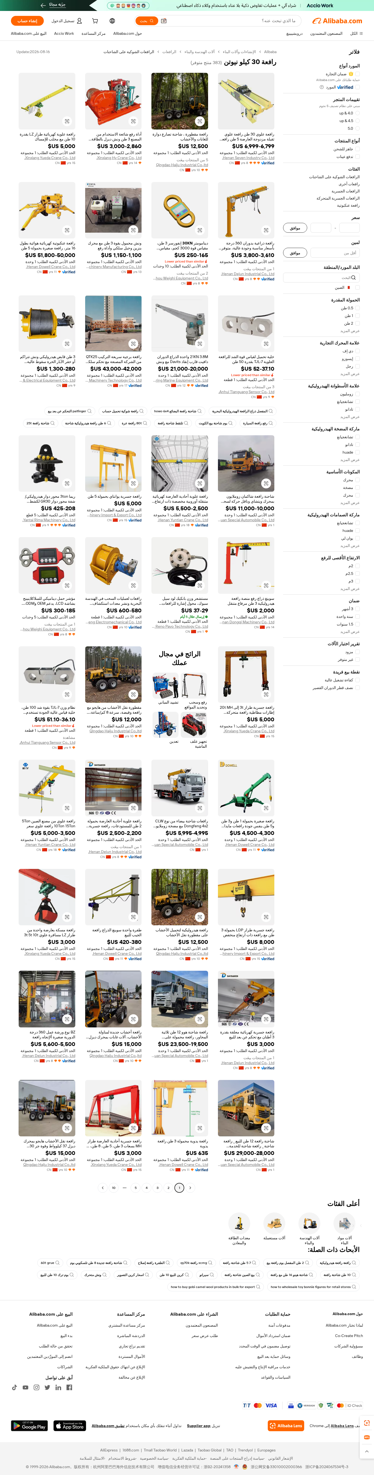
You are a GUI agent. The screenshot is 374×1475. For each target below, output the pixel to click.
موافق (295, 228)
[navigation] (321, 620)
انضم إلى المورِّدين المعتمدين (50, 1356)
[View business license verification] (236, 1467)
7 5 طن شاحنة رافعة (237, 1263)
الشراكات (65, 1367)
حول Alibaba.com (348, 1314)
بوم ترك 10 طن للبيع (54, 1275)
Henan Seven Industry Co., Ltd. (248, 157)
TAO (229, 1450)
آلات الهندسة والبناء (200, 52)
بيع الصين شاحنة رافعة (240, 1275)
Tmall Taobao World (160, 1450)
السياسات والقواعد (275, 1377)
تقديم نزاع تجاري (132, 1346)
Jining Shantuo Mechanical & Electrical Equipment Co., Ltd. (47, 380)
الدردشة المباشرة (131, 1335)
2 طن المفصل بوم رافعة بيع (285, 1263)
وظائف (357, 1356)
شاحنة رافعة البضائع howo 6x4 (175, 411)
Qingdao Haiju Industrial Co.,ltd (182, 165)
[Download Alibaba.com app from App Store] (69, 1425)
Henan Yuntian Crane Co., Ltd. (183, 520)
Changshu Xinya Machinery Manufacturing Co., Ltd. (113, 266)
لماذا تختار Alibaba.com (344, 1325)
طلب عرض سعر (205, 1335)
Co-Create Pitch (349, 1335)
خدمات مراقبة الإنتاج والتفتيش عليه (262, 1367)
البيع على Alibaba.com (55, 1325)
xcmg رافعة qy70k (193, 1263)
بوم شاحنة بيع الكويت (213, 423)
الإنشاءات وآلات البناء (239, 52)
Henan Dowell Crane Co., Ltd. (50, 266)
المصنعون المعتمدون (202, 1325)
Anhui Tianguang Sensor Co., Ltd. (246, 392)
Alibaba (270, 52)
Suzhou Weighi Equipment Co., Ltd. (179, 278)
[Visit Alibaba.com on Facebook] (69, 1387)
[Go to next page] (103, 1188)
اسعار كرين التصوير (130, 1275)
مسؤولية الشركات (348, 1346)
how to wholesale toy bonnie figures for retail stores (311, 1287)
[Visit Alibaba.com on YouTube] (25, 1387)
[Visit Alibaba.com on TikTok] (14, 1387)
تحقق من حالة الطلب (56, 1346)
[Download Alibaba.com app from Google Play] (29, 1425)
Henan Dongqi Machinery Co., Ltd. (246, 622)
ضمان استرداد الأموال (273, 1335)
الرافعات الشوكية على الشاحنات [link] (128, 52)
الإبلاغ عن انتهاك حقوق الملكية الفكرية (115, 1367)
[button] (163, 21)
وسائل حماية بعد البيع (273, 1356)
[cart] (94, 21)
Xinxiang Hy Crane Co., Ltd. (119, 157)
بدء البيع (67, 1335)
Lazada (187, 1450)
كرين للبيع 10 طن (172, 1275)
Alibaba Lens (342, 1426)
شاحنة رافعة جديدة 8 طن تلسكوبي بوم (96, 1263)
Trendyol (245, 1450)
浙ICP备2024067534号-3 (326, 1467)
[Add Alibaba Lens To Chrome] (286, 1425)
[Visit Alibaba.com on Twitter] (47, 1387)
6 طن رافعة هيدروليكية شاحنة (85, 423)
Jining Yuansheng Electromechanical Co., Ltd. (113, 622)
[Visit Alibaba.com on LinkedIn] (58, 1387)
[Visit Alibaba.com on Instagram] (36, 1387)
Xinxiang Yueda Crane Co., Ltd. (49, 157)
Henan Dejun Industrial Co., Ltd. (247, 274)
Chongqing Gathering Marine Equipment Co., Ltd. (179, 380)
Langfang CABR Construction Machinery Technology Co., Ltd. (113, 380)
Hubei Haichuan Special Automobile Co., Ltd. (246, 520)
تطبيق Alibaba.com (108, 1426)
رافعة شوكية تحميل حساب (120, 411)
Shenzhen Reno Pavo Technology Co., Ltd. (179, 626)
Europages (266, 1450)
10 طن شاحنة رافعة (337, 1275)
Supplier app (199, 1426)
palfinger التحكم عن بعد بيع (67, 411)
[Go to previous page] (190, 1188)
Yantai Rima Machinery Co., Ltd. (48, 520)
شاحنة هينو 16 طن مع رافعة (289, 1275)
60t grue (47, 1263)
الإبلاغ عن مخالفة (132, 1377)
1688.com (130, 1450)
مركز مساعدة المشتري (126, 1325)
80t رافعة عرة (132, 423)
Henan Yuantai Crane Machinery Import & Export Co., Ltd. (113, 515)
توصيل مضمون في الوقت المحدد (264, 1346)
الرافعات (169, 52)
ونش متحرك (92, 1275)
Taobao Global (209, 1450)
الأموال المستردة (132, 1356)
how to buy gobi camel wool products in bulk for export (213, 1287)
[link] (367, 1423)
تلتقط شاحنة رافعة (170, 423)
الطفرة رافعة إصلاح (151, 1263)
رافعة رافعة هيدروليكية (335, 1263)
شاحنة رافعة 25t (38, 423)
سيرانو (204, 1275)
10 (114, 1188)
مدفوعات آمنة (279, 1325)
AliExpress (109, 1450)
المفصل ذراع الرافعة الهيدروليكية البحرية (239, 411)
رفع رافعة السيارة (255, 423)
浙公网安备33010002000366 (276, 1467)
